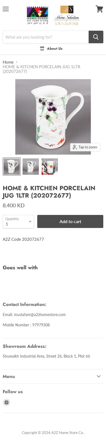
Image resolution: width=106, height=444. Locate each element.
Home (8, 62)
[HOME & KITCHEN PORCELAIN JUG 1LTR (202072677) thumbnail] (11, 166)
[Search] (96, 37)
